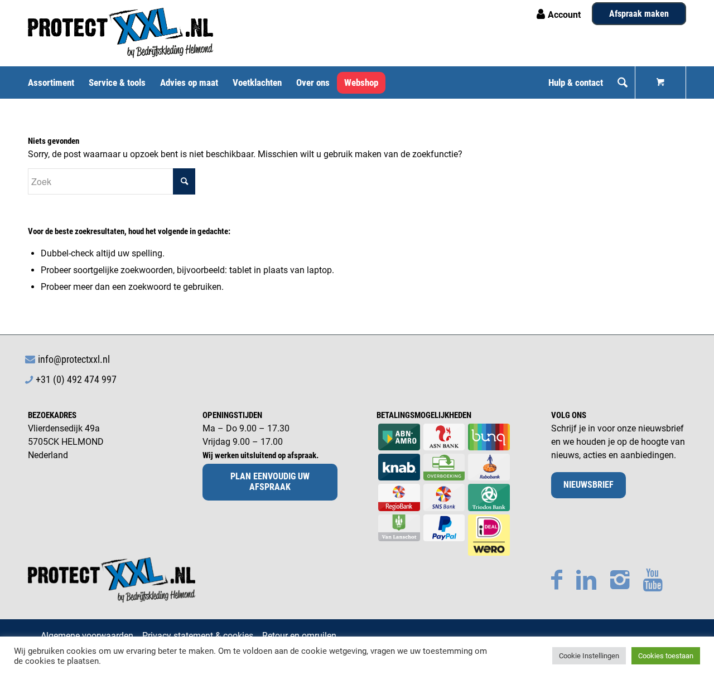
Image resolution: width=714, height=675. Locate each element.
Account (564, 14)
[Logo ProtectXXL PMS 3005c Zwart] (120, 33)
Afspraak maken (639, 13)
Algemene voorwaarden (87, 635)
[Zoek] (622, 82)
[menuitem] (54, 82)
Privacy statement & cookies (197, 635)
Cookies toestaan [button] (665, 656)
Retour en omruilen (299, 635)
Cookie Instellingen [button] (589, 656)
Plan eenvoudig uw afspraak (270, 481)
